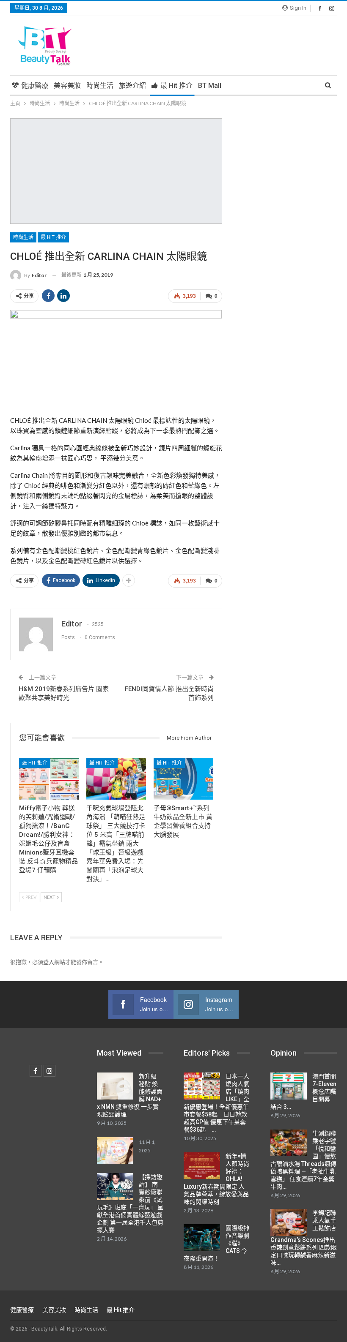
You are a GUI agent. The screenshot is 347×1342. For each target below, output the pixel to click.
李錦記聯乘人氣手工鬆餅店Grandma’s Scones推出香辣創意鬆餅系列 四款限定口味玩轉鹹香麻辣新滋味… (303, 1237)
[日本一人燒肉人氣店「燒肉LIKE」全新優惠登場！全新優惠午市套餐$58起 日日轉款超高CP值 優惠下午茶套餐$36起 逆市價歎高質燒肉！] (202, 1086)
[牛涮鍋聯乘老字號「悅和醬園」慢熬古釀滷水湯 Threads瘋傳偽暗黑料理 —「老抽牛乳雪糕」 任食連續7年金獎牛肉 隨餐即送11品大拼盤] (288, 1143)
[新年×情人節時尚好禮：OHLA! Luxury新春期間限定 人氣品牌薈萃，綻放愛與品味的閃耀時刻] (202, 1165)
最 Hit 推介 (176, 86)
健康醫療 (34, 86)
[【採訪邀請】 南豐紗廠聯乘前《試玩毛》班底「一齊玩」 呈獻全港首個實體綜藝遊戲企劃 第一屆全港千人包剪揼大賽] (115, 1186)
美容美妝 (67, 86)
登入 (48, 961)
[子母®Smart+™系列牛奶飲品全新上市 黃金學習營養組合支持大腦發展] (183, 779)
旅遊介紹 (132, 86)
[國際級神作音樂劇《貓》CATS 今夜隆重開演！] (202, 1237)
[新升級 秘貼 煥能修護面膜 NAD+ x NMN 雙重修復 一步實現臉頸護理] (115, 1086)
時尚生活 (99, 86)
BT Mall (209, 86)
